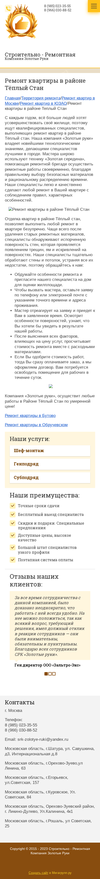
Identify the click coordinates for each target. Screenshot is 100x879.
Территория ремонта (40, 98)
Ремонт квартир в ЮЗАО (43, 103)
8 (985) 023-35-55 (57, 6)
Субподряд (26, 477)
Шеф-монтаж (29, 450)
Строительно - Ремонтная (40, 54)
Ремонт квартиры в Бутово (30, 415)
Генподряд (26, 464)
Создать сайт (38, 873)
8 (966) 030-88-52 (57, 10)
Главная (12, 98)
